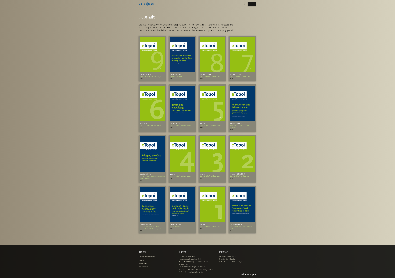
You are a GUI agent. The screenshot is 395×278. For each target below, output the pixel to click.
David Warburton (176, 77)
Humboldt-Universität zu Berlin (190, 259)
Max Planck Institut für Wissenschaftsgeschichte (196, 269)
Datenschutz (143, 266)
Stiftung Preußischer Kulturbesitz (191, 272)
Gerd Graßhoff (145, 77)
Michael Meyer (156, 77)
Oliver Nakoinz (145, 178)
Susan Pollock (174, 227)
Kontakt (141, 261)
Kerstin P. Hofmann (237, 125)
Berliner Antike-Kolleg (147, 256)
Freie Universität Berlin (187, 256)
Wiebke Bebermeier (158, 176)
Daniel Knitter (145, 176)
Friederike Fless (236, 227)
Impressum (143, 263)
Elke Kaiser (153, 229)
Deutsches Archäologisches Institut (191, 267)
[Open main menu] (252, 4)
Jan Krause (161, 229)
